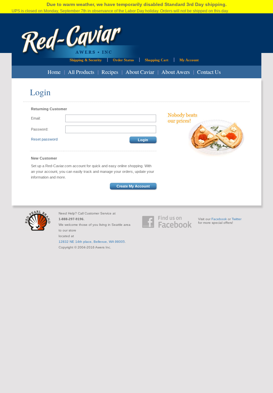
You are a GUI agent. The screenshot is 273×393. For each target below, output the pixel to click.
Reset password (44, 139)
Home (54, 71)
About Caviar (140, 71)
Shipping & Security (86, 60)
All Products (81, 71)
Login (143, 140)
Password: (39, 129)
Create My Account (133, 186)
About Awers (175, 71)
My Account (189, 60)
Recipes (110, 71)
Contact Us (209, 71)
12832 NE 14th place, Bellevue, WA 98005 (92, 241)
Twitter (236, 219)
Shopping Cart (156, 60)
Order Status (123, 60)
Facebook (219, 219)
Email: (36, 118)
